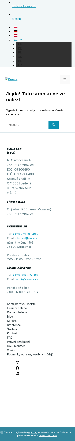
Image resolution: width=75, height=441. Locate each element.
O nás (11, 350)
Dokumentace (16, 346)
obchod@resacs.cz (28, 238)
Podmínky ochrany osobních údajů (30, 354)
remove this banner (48, 435)
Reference (14, 325)
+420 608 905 (23, 275)
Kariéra (12, 320)
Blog (10, 316)
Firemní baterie (17, 308)
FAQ (10, 337)
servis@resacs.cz (27, 279)
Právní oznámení (18, 342)
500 (35, 275)
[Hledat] (53, 125)
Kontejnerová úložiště (21, 304)
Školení (12, 329)
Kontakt (12, 333)
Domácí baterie (17, 312)
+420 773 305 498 (25, 234)
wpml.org (32, 432)
